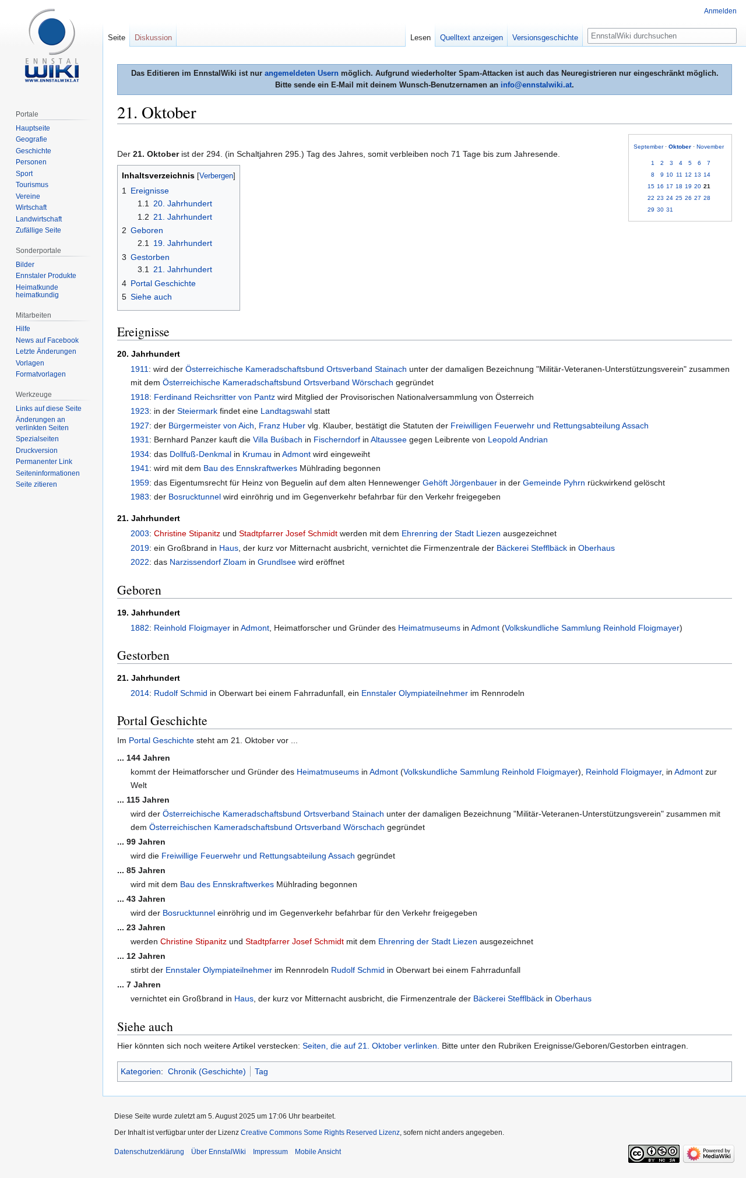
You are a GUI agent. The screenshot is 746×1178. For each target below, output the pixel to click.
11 (679, 174)
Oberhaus (596, 548)
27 (697, 198)
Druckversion (37, 450)
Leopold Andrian (518, 439)
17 (669, 186)
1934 (140, 454)
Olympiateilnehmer (433, 693)
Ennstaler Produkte (46, 276)
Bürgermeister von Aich (211, 425)
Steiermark (197, 411)
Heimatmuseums (429, 627)
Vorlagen (30, 363)
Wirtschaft (31, 207)
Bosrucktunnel (194, 496)
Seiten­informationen (48, 473)
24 (669, 198)
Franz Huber (282, 425)
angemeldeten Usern (302, 73)
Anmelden (720, 11)
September (648, 146)
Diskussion (153, 37)
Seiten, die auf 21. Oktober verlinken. (370, 1045)
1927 (140, 425)
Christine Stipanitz (187, 533)
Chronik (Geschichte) (207, 1071)
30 (660, 209)
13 (697, 174)
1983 (140, 496)
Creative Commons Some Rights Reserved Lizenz (320, 1132)
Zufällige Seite (38, 230)
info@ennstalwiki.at (536, 84)
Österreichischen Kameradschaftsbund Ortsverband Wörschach (267, 827)
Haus (228, 548)
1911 (140, 369)
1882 (140, 627)
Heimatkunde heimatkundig (37, 291)
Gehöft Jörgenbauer (460, 482)
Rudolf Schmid (180, 693)
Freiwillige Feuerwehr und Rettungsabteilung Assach (258, 855)
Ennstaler (378, 693)
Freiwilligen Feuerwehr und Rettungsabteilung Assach (550, 425)
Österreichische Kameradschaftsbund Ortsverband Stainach (296, 369)
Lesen (420, 37)
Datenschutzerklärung (149, 1152)
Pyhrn (574, 482)
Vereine (28, 196)
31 (669, 209)
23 (660, 198)
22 (651, 198)
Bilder (25, 265)
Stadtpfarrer (261, 533)
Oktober (679, 146)
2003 (140, 533)
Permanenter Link (44, 462)
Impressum (270, 1152)
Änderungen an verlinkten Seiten (42, 424)
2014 (140, 693)
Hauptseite (33, 128)
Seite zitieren (36, 484)
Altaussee (389, 439)
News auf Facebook (47, 340)
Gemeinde (542, 482)
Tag (261, 1071)
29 (651, 209)
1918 (140, 397)
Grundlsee (277, 562)
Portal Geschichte (161, 740)
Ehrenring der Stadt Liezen (451, 533)
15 (651, 186)
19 (688, 186)
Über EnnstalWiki (218, 1152)
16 (660, 186)
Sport (24, 174)
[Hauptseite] (51, 46)
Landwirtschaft (39, 219)
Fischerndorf (337, 439)
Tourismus (32, 185)
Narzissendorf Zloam (208, 562)
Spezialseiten (37, 439)
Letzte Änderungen (46, 351)
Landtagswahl (286, 411)
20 (697, 186)
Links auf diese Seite (49, 409)
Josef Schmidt (311, 533)
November (710, 146)
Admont (296, 454)
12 (688, 174)
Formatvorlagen (41, 374)
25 (678, 198)
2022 (140, 562)
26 (688, 198)
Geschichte (33, 151)
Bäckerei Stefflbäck (532, 548)
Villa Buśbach (277, 439)
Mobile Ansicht (318, 1152)
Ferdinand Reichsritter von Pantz (214, 397)
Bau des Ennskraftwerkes (250, 468)
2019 (140, 548)
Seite (116, 37)
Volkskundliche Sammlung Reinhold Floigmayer (592, 627)
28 (706, 198)
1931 (140, 439)
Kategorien (141, 1071)
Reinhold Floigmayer (192, 627)
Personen (31, 162)
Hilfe (23, 329)
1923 (140, 411)
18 (678, 186)
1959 (140, 482)
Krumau (257, 454)
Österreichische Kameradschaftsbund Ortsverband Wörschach (278, 382)
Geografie (31, 139)
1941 (140, 468)
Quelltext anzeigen (471, 37)
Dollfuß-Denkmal (200, 454)
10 (669, 174)
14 (706, 174)
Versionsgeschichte (545, 37)
